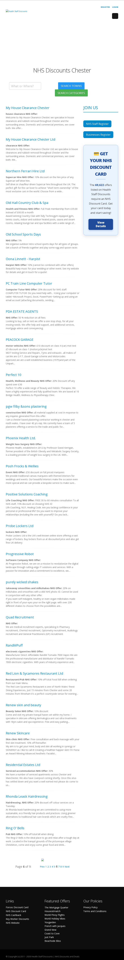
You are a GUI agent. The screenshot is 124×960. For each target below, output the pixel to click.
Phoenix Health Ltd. (21, 438)
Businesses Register (98, 134)
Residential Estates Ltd (23, 765)
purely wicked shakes (22, 582)
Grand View (50, 929)
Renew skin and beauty (23, 705)
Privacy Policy (90, 907)
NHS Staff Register (97, 124)
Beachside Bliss (53, 940)
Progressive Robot (20, 554)
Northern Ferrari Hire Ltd (25, 171)
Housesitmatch (52, 911)
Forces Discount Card (17, 907)
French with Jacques (55, 926)
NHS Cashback (13, 915)
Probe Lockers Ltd (19, 526)
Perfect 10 (13, 375)
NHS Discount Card (16, 911)
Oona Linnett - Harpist (23, 259)
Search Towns (71, 86)
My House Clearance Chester (27, 108)
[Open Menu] (115, 16)
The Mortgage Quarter (56, 907)
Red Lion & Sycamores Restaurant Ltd (34, 673)
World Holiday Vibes (55, 918)
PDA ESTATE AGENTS (22, 311)
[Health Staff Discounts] (16, 11)
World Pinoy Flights (55, 914)
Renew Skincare (18, 733)
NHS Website (13, 922)
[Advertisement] (62, 44)
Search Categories (71, 93)
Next (67, 866)
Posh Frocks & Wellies (22, 466)
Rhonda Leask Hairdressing (27, 796)
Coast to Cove (52, 933)
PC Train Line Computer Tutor (29, 283)
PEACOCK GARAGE (19, 339)
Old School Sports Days (23, 234)
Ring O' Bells (15, 828)
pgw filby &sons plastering (26, 406)
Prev (42, 866)
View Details (101, 224)
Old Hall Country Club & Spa (27, 202)
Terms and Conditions (94, 911)
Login (115, 7)
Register (105, 7)
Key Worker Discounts (17, 918)
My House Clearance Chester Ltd (30, 139)
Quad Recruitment (20, 617)
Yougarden (50, 922)
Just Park (49, 937)
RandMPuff (14, 645)
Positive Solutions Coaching (27, 494)
